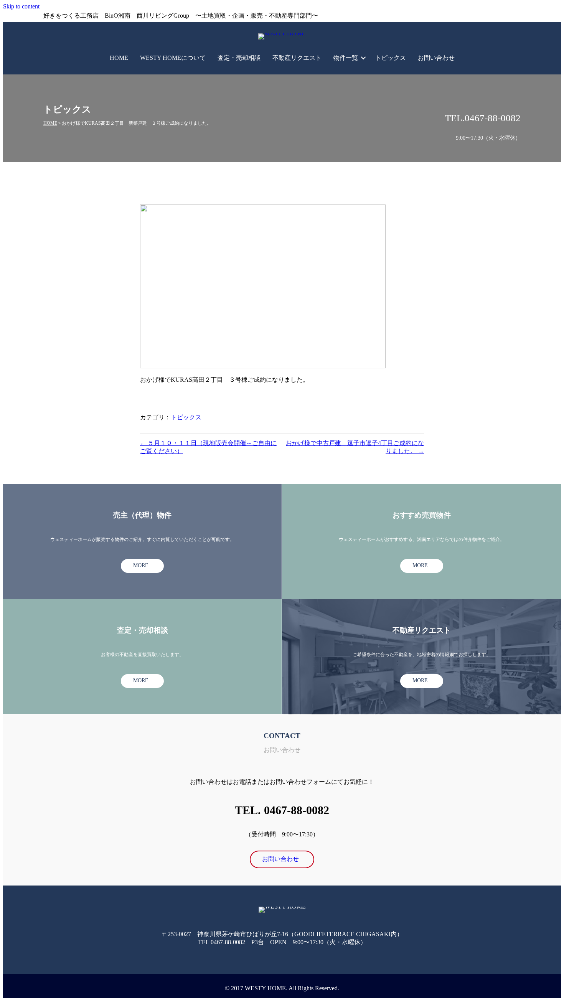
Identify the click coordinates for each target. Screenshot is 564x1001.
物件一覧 (345, 57)
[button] (363, 58)
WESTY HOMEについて (173, 57)
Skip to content (21, 6)
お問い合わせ (436, 57)
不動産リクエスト (297, 57)
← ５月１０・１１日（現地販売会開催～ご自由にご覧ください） (208, 447)
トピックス (390, 57)
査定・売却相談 (239, 57)
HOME (119, 57)
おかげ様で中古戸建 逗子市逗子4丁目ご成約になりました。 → (355, 447)
